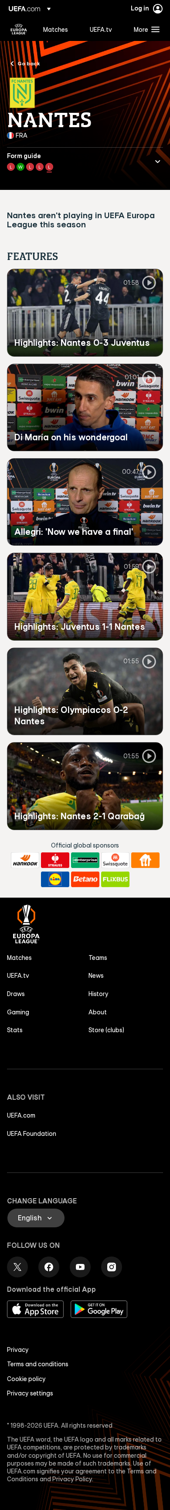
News (96, 975)
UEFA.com (21, 1115)
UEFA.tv (18, 975)
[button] (144, 29)
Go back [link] (28, 63)
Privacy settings (30, 1393)
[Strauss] (55, 860)
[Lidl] (55, 879)
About (97, 1012)
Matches (19, 957)
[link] (55, 29)
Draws (16, 993)
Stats (15, 1030)
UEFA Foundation (31, 1133)
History (98, 993)
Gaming (18, 1012)
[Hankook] (25, 860)
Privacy (18, 1349)
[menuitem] (59, 29)
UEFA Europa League (19, 29)
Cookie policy (26, 1378)
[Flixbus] (115, 879)
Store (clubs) (106, 1030)
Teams (97, 957)
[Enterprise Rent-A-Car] (85, 860)
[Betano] (85, 879)
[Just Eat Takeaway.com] (145, 860)
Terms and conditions (37, 1364)
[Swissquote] (115, 860)
